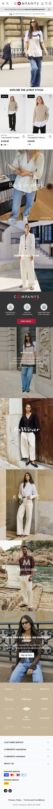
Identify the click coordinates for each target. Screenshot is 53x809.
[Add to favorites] (24, 96)
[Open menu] (2, 3)
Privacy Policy (15, 800)
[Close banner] (49, 9)
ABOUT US (9, 763)
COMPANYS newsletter (15, 749)
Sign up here (26, 655)
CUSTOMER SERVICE (13, 742)
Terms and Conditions (34, 800)
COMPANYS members (14, 756)
